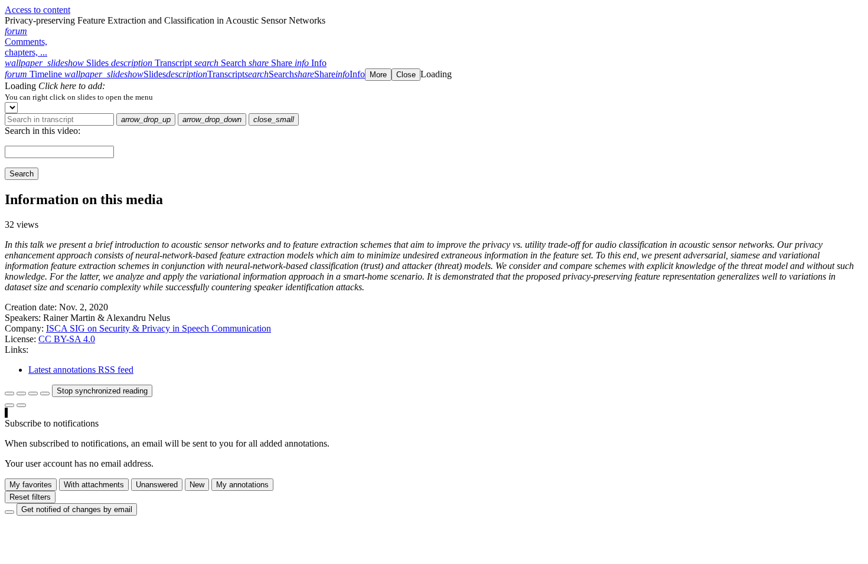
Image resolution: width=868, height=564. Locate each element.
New (197, 484)
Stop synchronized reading (102, 390)
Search (21, 173)
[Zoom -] (33, 393)
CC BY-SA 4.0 (66, 339)
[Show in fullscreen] (9, 393)
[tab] (58, 63)
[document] (434, 96)
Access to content (37, 10)
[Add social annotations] (9, 405)
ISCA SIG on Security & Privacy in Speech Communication (158, 328)
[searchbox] (59, 119)
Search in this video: (42, 131)
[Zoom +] (45, 393)
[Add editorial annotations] (21, 405)
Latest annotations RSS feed (80, 370)
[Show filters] (21, 393)
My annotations (242, 484)
